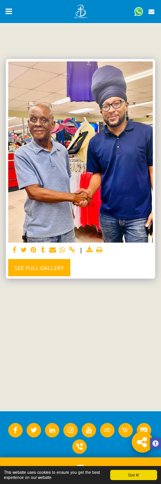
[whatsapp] (62, 250)
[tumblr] (43, 250)
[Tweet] (24, 250)
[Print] (99, 250)
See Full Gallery (39, 268)
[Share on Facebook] (14, 250)
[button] (8, 11)
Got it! (133, 475)
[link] (71, 250)
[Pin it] (33, 250)
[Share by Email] (52, 250)
